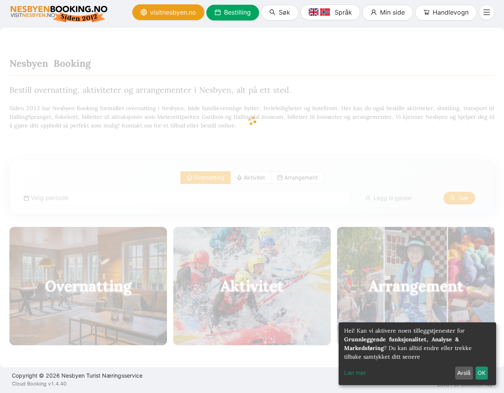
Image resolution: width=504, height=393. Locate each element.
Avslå (464, 372)
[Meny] (487, 12)
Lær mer (355, 372)
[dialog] (417, 353)
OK (481, 372)
